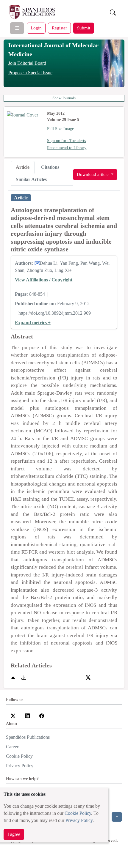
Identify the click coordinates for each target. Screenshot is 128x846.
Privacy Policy (79, 820)
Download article (93, 174)
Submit (83, 27)
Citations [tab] (50, 167)
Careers (13, 746)
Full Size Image (60, 129)
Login (36, 27)
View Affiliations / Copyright (43, 279)
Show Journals (64, 98)
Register (59, 27)
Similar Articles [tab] (31, 179)
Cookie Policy (78, 813)
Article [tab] (22, 167)
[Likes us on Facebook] (41, 715)
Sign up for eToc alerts (66, 140)
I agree (13, 834)
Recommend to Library (66, 148)
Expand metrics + (33, 322)
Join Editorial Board (27, 63)
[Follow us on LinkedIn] (27, 715)
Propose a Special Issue (30, 72)
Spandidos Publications (28, 737)
